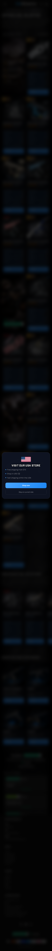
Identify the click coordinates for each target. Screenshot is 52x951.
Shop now (26, 485)
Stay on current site (26, 492)
